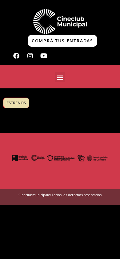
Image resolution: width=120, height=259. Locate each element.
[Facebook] (16, 56)
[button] (60, 77)
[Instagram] (30, 56)
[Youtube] (44, 56)
